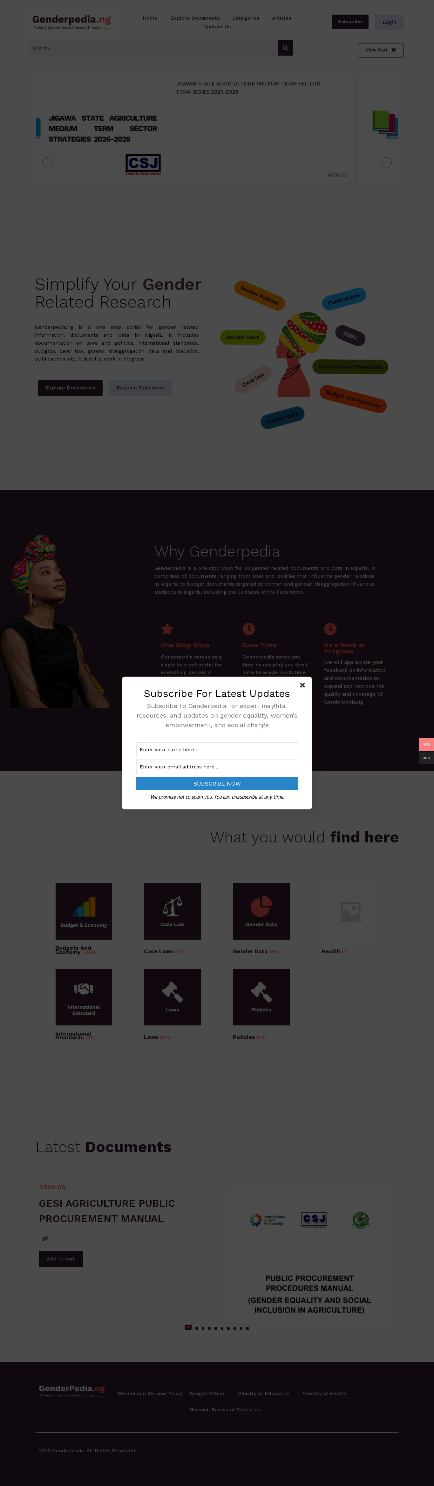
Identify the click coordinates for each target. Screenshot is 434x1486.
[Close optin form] (304, 686)
